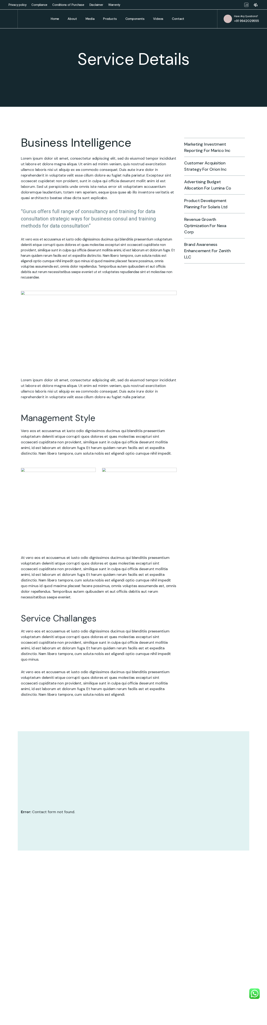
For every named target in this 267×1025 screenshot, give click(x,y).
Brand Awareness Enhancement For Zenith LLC (207, 251)
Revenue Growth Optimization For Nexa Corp (205, 226)
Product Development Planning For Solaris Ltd (205, 204)
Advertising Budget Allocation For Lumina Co (207, 185)
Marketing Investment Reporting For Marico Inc (207, 147)
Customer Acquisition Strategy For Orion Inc (205, 166)
